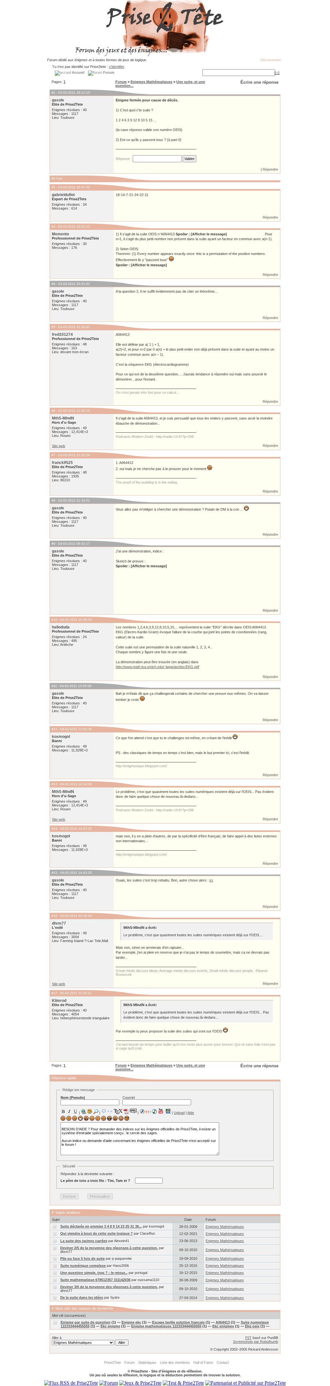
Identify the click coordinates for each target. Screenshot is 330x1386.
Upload (179, 1113)
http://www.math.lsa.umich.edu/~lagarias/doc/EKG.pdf (157, 667)
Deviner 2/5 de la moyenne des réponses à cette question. (109, 1248)
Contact (223, 1362)
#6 (53, 410)
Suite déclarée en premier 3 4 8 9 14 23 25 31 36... (101, 1226)
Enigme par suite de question (86, 1322)
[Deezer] (148, 1111)
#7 (53, 455)
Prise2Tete (112, 1362)
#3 (53, 226)
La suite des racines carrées (83, 1241)
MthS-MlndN (63, 418)
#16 (54, 916)
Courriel (128, 1097)
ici (211, 880)
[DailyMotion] (168, 1111)
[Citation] (103, 1111)
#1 (53, 92)
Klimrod (59, 1000)
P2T (248, 1338)
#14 (54, 828)
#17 (54, 993)
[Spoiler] (133, 1111)
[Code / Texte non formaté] (109, 1111)
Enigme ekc (131, 1322)
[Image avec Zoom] (95, 1111)
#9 (53, 543)
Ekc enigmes (223, 1326)
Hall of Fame (203, 1362)
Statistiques (147, 1362)
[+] (277, 73)
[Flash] (142, 1111)
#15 (54, 872)
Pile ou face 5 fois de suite (82, 1258)
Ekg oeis (252, 1326)
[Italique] (69, 1111)
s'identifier (116, 67)
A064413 (223, 1322)
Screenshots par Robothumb (255, 1342)
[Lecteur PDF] (126, 1111)
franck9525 (62, 462)
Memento (60, 234)
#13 (54, 784)
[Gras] (63, 1111)
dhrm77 (59, 923)
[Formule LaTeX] (117, 1111)
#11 (54, 686)
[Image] (89, 1111)
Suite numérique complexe (83, 1266)
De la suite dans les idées (81, 1297)
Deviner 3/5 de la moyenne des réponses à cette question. (109, 1287)
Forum (121, 82)
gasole (58, 100)
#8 (53, 500)
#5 (53, 327)
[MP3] (154, 1111)
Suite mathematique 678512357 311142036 (95, 1280)
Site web (58, 446)
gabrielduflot (63, 195)
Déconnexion (270, 60)
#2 (53, 187)
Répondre (270, 169)
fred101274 (62, 334)
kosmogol (61, 736)
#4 (53, 284)
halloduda (61, 627)
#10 (54, 619)
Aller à (57, 1338)
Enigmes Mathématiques (151, 82)
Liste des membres (175, 1362)
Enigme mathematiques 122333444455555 (166, 1326)
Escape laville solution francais (178, 1322)
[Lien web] (83, 1111)
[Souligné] (75, 1111)
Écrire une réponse (259, 82)
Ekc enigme (110, 1326)
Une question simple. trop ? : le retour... (94, 1273)
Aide (190, 1113)
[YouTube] (161, 1111)
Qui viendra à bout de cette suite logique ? (96, 1233)
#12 (54, 729)
